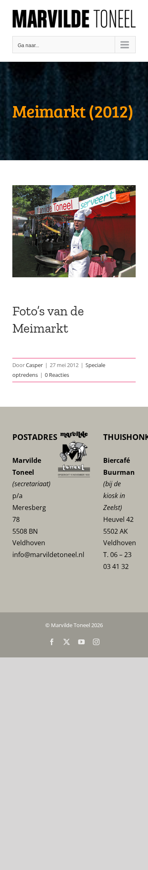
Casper (34, 363)
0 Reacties (57, 373)
